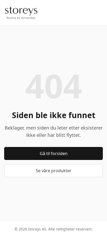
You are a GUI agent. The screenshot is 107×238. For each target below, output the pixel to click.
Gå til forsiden (54, 153)
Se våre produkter (53, 170)
